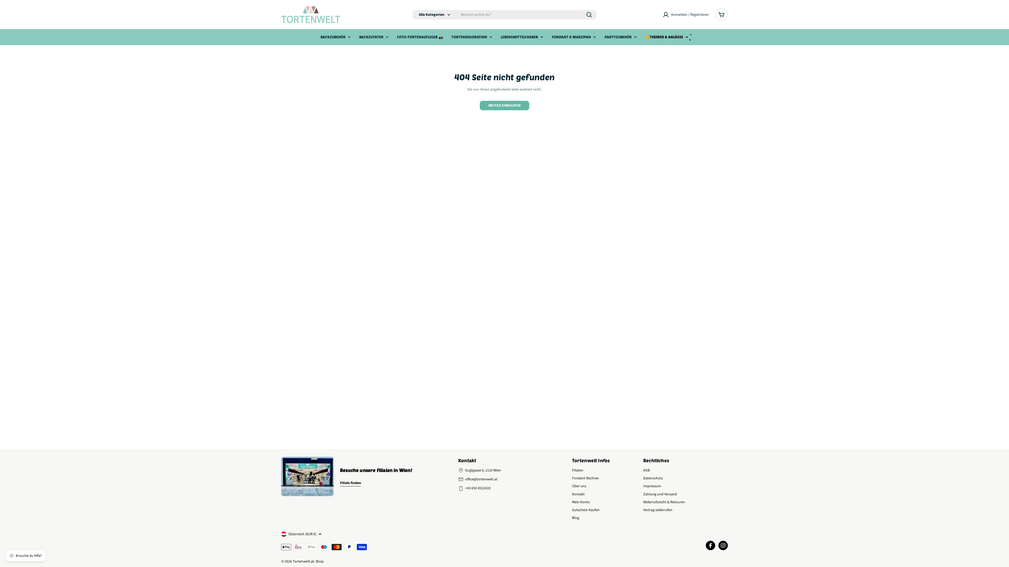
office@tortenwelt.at (481, 479)
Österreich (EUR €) (302, 534)
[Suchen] (589, 15)
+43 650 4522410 (478, 488)
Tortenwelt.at (303, 561)
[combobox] (504, 14)
